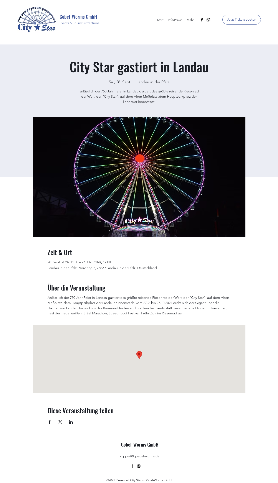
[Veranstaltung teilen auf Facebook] (50, 422)
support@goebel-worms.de (139, 456)
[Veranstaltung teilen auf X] (60, 422)
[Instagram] (208, 20)
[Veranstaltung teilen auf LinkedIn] (71, 422)
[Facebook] (202, 20)
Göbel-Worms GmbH (78, 16)
